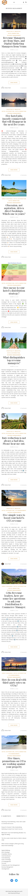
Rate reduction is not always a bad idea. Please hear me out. (14, 440)
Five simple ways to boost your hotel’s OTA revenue (14, 517)
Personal (3, 863)
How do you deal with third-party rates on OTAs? (14, 682)
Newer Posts (21, 816)
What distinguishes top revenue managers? (14, 360)
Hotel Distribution (8, 111)
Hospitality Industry (14, 31)
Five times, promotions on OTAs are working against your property (14, 762)
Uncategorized (5, 868)
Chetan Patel (7, 88)
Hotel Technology (6, 859)
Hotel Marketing (13, 33)
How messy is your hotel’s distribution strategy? (14, 290)
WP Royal (17, 893)
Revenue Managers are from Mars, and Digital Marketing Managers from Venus (14, 42)
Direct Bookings (7, 198)
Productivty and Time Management (10, 865)
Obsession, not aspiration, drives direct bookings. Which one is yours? (14, 209)
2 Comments (23, 175)
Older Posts (7, 816)
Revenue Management (14, 35)
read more (14, 82)
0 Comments (23, 88)
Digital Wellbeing (5, 850)
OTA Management (20, 510)
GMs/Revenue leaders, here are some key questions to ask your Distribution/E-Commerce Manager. (14, 600)
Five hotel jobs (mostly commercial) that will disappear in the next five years (14, 120)
